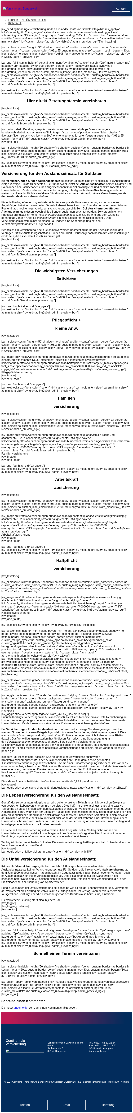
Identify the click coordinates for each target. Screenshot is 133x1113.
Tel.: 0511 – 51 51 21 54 (102, 1042)
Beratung (108, 1105)
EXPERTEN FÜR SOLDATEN (27, 20)
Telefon (25, 1105)
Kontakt (125, 1082)
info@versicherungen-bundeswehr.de (101, 1049)
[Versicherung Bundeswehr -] (20, 8)
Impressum (113, 1082)
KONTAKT (14, 23)
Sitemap (87, 1082)
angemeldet (21, 1007)
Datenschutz (99, 1082)
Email (66, 1105)
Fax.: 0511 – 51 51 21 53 (103, 1045)
